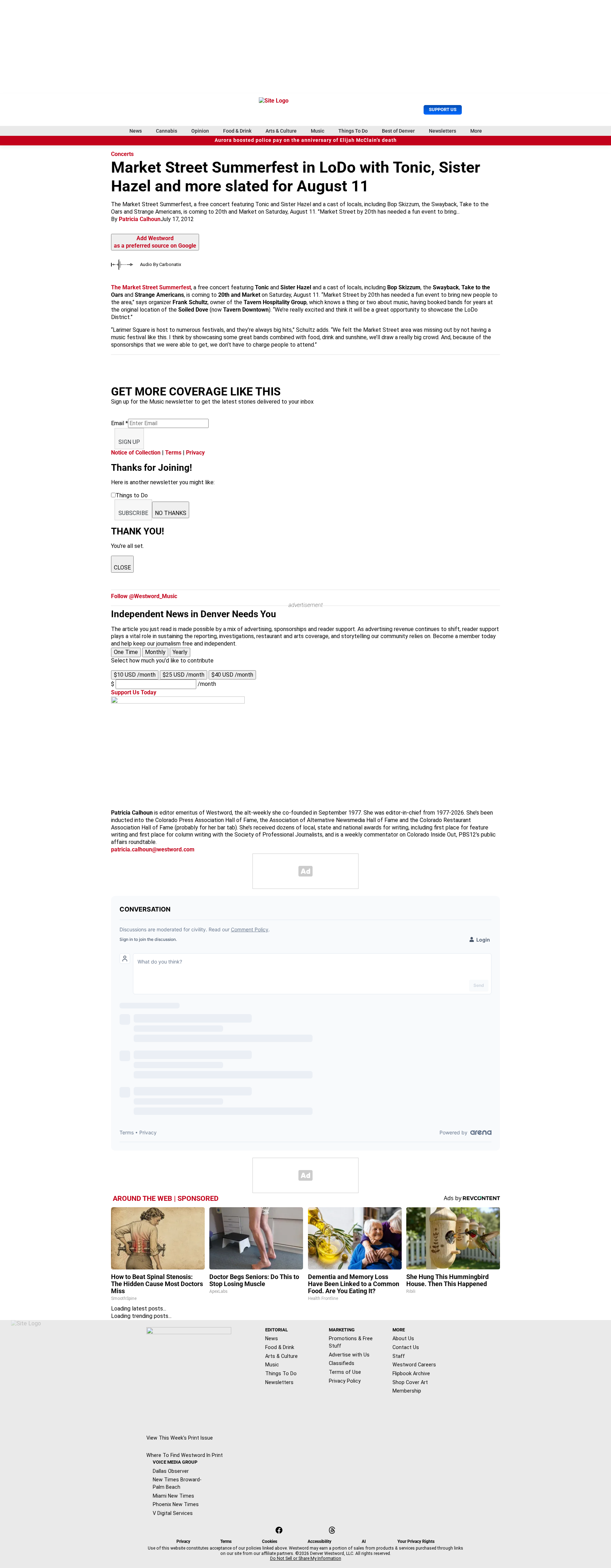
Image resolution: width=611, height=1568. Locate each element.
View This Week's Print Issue (179, 1438)
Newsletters (442, 131)
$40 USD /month (232, 674)
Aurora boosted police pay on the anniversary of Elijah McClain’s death (306, 140)
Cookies (269, 1541)
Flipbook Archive (411, 1373)
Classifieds (341, 1363)
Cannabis (166, 131)
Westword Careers (414, 1364)
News (135, 131)
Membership (406, 1391)
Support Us (442, 109)
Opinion (200, 131)
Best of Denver (398, 131)
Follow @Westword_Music (144, 596)
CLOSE (122, 567)
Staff (398, 1356)
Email (119, 423)
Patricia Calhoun (140, 219)
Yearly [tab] (180, 652)
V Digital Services (173, 1513)
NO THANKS (170, 513)
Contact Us (405, 1347)
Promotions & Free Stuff (351, 1342)
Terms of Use (345, 1372)
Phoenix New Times (176, 1504)
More (476, 131)
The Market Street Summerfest (151, 287)
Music (317, 131)
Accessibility (319, 1541)
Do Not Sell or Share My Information (305, 1558)
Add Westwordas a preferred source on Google (155, 242)
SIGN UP (129, 442)
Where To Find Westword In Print (184, 1455)
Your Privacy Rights (416, 1541)
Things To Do (353, 131)
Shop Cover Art (410, 1382)
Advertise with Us (349, 1355)
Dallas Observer (171, 1471)
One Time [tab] (126, 652)
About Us (403, 1338)
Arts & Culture (281, 131)
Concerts (122, 154)
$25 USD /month (183, 674)
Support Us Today (133, 692)
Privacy (195, 452)
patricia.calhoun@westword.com (152, 849)
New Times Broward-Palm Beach (177, 1483)
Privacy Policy (345, 1381)
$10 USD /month (135, 674)
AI (364, 1541)
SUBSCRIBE (133, 513)
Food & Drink (237, 131)
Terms (173, 452)
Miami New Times (173, 1496)
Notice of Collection (136, 452)
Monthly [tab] (155, 652)
